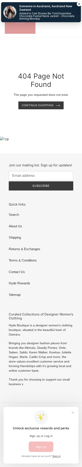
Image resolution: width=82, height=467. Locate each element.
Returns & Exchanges (24, 249)
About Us (15, 226)
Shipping (15, 237)
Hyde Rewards (19, 283)
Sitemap (15, 295)
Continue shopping (38, 105)
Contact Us (17, 272)
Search (14, 214)
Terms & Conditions (23, 260)
